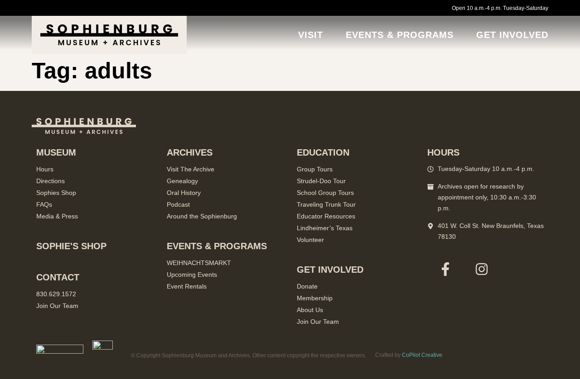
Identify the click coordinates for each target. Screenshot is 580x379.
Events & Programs (400, 35)
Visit (310, 35)
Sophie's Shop (71, 246)
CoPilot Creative (422, 355)
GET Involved (512, 35)
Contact (57, 277)
